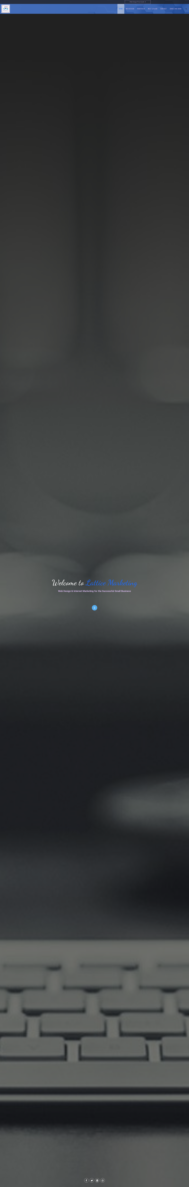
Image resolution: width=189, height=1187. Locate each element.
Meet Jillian (152, 9)
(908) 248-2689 (175, 9)
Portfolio (141, 9)
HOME (121, 9)
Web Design (130, 9)
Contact (163, 9)
